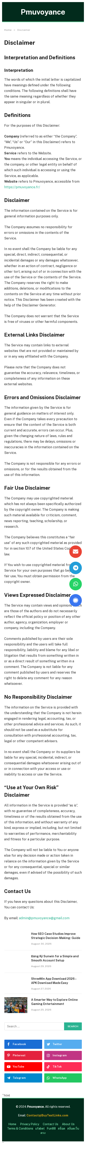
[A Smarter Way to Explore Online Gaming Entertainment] (15, 1005)
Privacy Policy (29, 1124)
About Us (68, 1124)
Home (12, 1124)
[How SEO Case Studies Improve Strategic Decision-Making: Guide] (15, 939)
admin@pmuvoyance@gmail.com (44, 918)
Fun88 (51, 1128)
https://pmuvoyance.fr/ (22, 187)
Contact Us (50, 1124)
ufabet (40, 1128)
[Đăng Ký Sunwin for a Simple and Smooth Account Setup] (15, 962)
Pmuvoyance (43, 11)
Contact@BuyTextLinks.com (47, 1115)
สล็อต (61, 1128)
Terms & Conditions (20, 1128)
